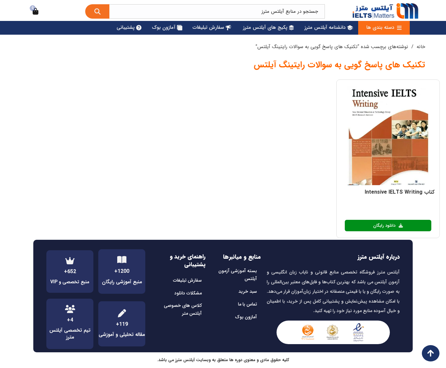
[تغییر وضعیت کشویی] (399, 27)
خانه (421, 47)
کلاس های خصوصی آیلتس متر (183, 309)
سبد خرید (247, 291)
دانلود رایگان (384, 225)
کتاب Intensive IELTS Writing (400, 192)
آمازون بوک (246, 317)
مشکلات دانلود (188, 293)
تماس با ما (247, 304)
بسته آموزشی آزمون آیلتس (237, 274)
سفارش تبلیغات (187, 280)
